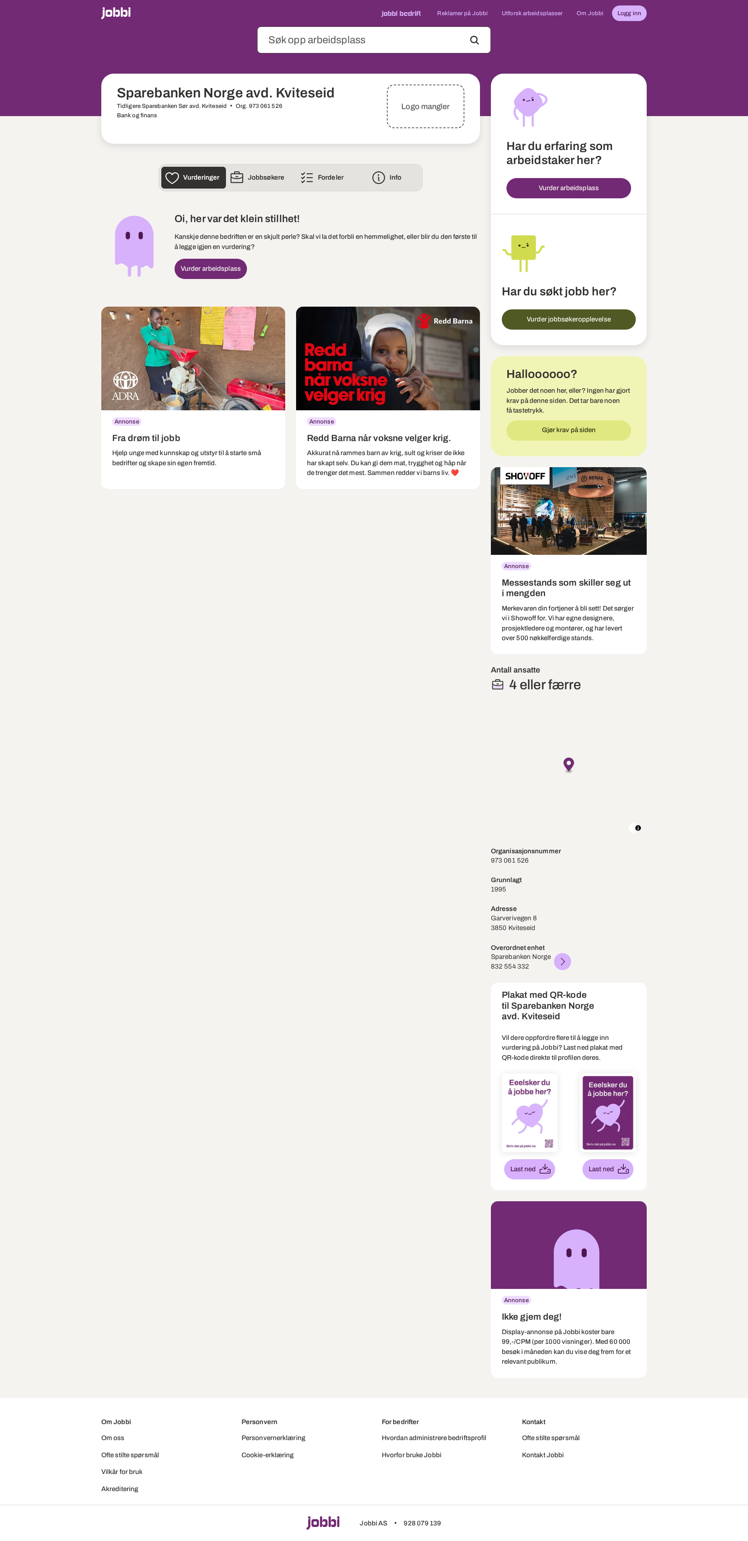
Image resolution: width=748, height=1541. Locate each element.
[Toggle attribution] (638, 828)
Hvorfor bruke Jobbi (411, 1455)
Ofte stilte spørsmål (130, 1455)
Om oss (113, 1438)
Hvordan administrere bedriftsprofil (434, 1438)
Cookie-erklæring (268, 1455)
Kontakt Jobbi (543, 1455)
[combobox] (374, 39)
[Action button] (474, 40)
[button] (569, 766)
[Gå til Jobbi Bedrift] (401, 13)
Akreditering (119, 1489)
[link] (193, 398)
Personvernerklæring (273, 1438)
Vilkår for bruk (122, 1472)
